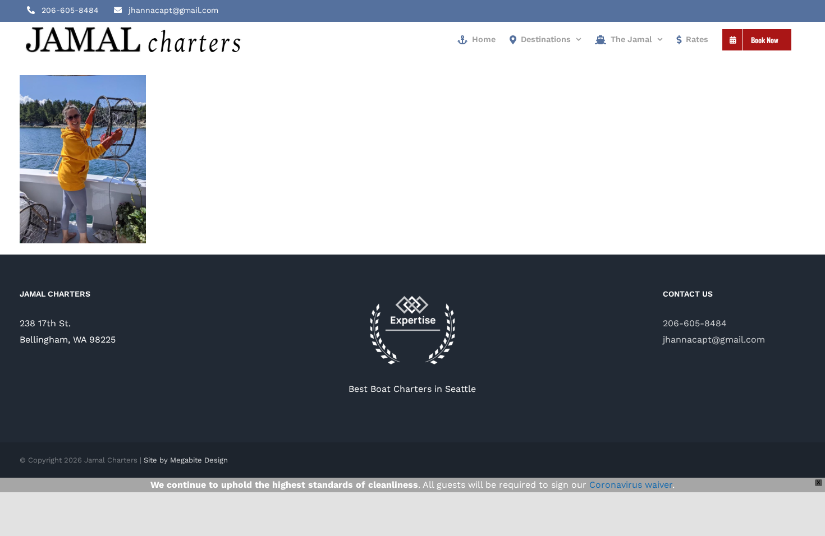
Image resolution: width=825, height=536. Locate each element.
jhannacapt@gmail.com (714, 339)
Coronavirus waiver (630, 484)
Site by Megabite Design (186, 460)
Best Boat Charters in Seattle (412, 388)
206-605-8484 (695, 323)
